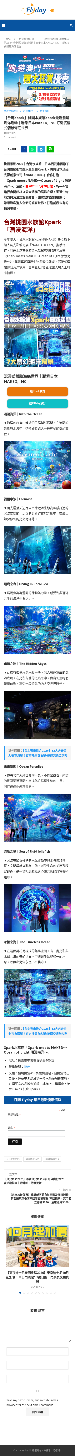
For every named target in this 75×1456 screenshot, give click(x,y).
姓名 (11, 1128)
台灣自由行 (29, 111)
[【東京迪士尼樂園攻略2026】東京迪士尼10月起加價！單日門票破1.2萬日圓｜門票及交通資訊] (37, 1246)
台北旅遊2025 (12, 1159)
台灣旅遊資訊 (26, 39)
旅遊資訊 (44, 111)
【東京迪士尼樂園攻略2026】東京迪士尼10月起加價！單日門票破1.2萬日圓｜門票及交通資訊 (37, 1277)
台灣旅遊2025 (32, 1159)
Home (7, 39)
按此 (27, 1067)
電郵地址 (14, 1114)
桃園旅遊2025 (52, 1159)
